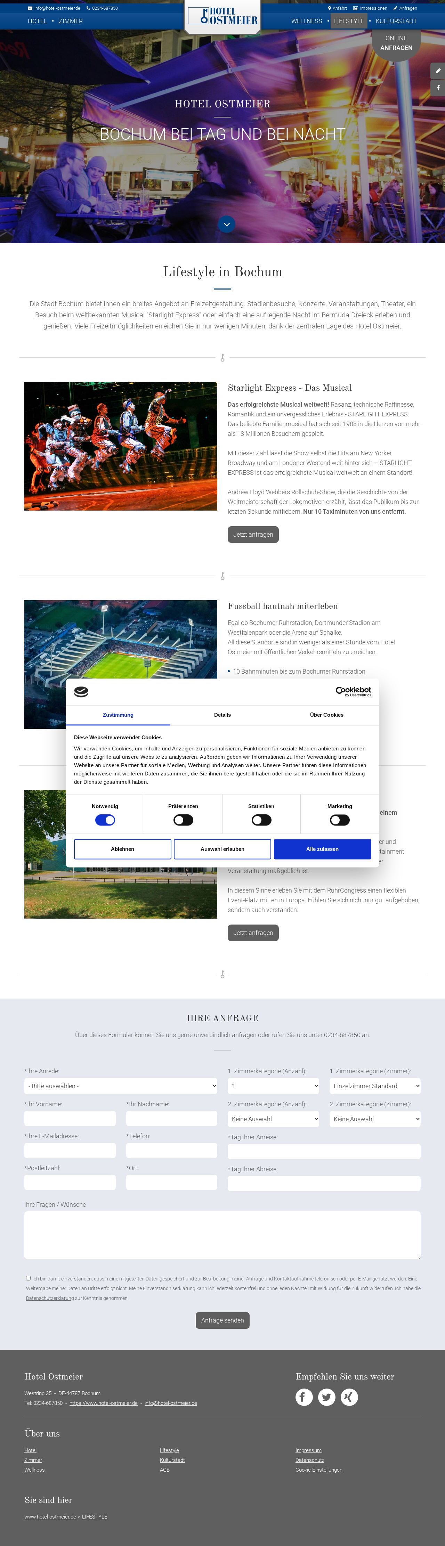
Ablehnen (122, 849)
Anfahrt (340, 8)
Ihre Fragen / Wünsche (55, 1204)
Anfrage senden (222, 1320)
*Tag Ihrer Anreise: (253, 1137)
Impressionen (373, 8)
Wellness (306, 21)
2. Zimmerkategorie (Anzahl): (267, 1104)
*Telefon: (138, 1136)
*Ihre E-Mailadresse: (51, 1136)
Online (396, 42)
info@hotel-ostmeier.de (57, 8)
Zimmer (71, 21)
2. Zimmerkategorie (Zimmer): (370, 1104)
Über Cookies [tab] (326, 715)
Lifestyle (349, 21)
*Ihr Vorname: (43, 1104)
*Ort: (132, 1168)
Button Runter (226, 224)
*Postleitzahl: (42, 1168)
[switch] (183, 820)
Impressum (309, 1450)
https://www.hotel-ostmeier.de (104, 1403)
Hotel (37, 21)
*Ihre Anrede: (41, 1071)
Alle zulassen (322, 849)
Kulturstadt (396, 21)
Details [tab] (222, 715)
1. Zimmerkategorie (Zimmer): (370, 1071)
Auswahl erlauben (222, 849)
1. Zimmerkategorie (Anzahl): (267, 1071)
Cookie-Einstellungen (319, 1470)
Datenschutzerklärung (50, 1298)
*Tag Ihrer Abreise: (253, 1169)
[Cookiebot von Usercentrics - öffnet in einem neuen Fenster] (340, 692)
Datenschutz (310, 1460)
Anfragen (408, 8)
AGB (165, 1470)
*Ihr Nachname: (147, 1104)
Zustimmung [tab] (118, 715)
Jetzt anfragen (253, 534)
